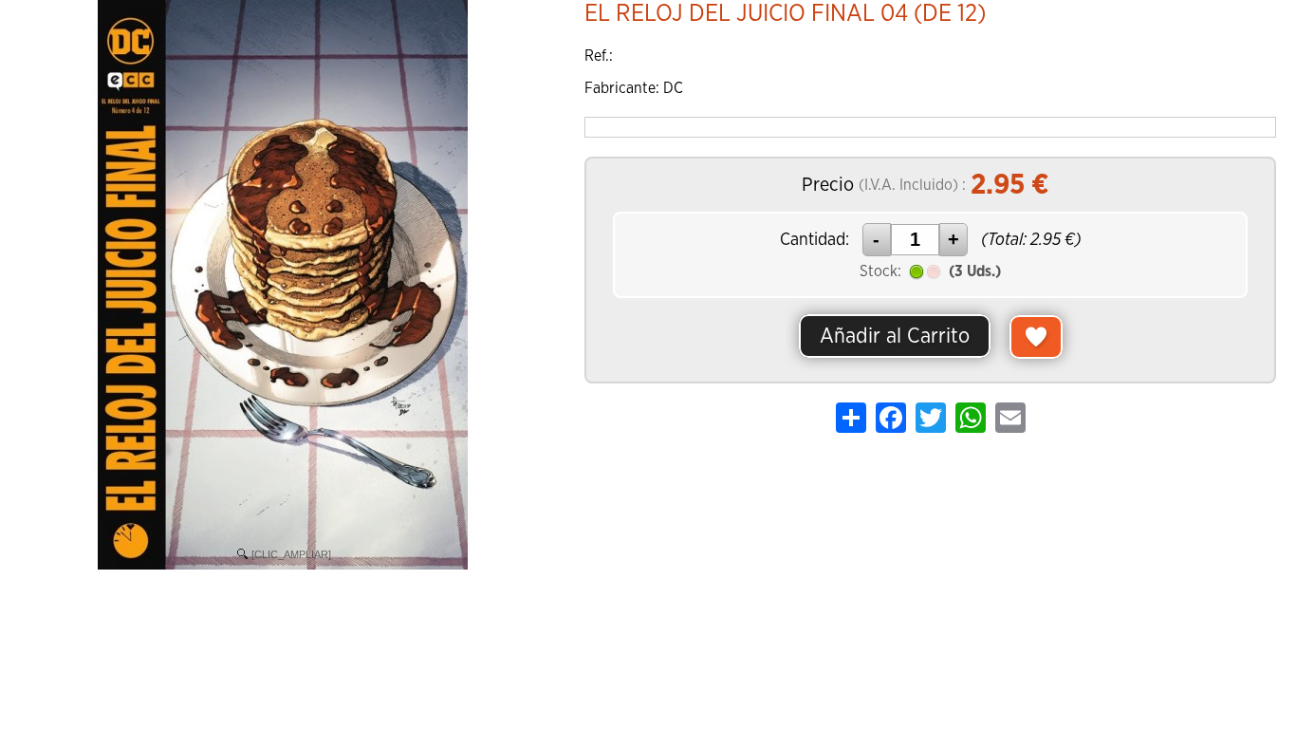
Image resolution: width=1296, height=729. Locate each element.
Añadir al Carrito (895, 336)
